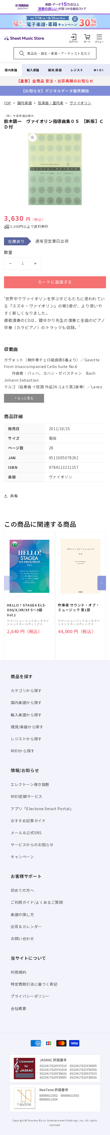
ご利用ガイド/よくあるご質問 (37, 902)
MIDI (99, 70)
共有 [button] (14, 495)
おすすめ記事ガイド (28, 820)
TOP (7, 102)
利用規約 (18, 972)
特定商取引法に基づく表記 (34, 984)
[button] (99, 36)
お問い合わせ (22, 938)
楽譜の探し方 (22, 914)
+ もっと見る (24, 398)
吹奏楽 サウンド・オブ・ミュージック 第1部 (78, 607)
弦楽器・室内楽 (50, 102)
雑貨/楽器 (55, 70)
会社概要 (18, 1008)
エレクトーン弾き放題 (30, 784)
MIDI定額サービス (26, 796)
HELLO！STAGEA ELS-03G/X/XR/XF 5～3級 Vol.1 (26, 610)
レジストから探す (26, 738)
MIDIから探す (23, 750)
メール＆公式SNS (26, 832)
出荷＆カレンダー (26, 926)
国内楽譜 (11, 70)
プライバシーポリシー (30, 996)
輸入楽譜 (33, 70)
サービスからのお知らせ (32, 844)
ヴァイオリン (80, 102)
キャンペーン (22, 856)
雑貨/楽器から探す (27, 726)
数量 (8, 252)
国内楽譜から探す (26, 702)
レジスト (76, 70)
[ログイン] (73, 36)
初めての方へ (22, 890)
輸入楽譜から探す (26, 714)
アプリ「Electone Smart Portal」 (42, 808)
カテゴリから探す (26, 690)
